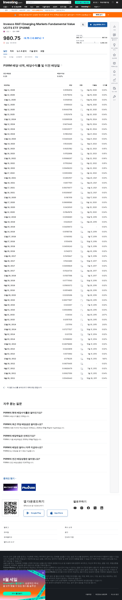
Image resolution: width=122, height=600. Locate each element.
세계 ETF (22, 10)
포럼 (42, 51)
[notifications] (112, 2)
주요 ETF (14, 10)
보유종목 (19, 57)
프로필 (11, 57)
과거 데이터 (28, 57)
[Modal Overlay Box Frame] (22, 585)
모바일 (6, 532)
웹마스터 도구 (9, 542)
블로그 (6, 527)
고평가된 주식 (60, 10)
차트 (12, 51)
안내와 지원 (69, 537)
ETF (6, 10)
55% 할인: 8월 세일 (82, 2)
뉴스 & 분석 (22, 51)
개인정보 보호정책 (101, 594)
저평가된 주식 (49, 10)
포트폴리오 (8, 537)
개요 (4, 57)
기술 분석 (33, 51)
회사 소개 (68, 527)
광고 (66, 532)
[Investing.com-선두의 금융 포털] (12, 2)
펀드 (28, 10)
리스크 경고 (115, 594)
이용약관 (88, 594)
